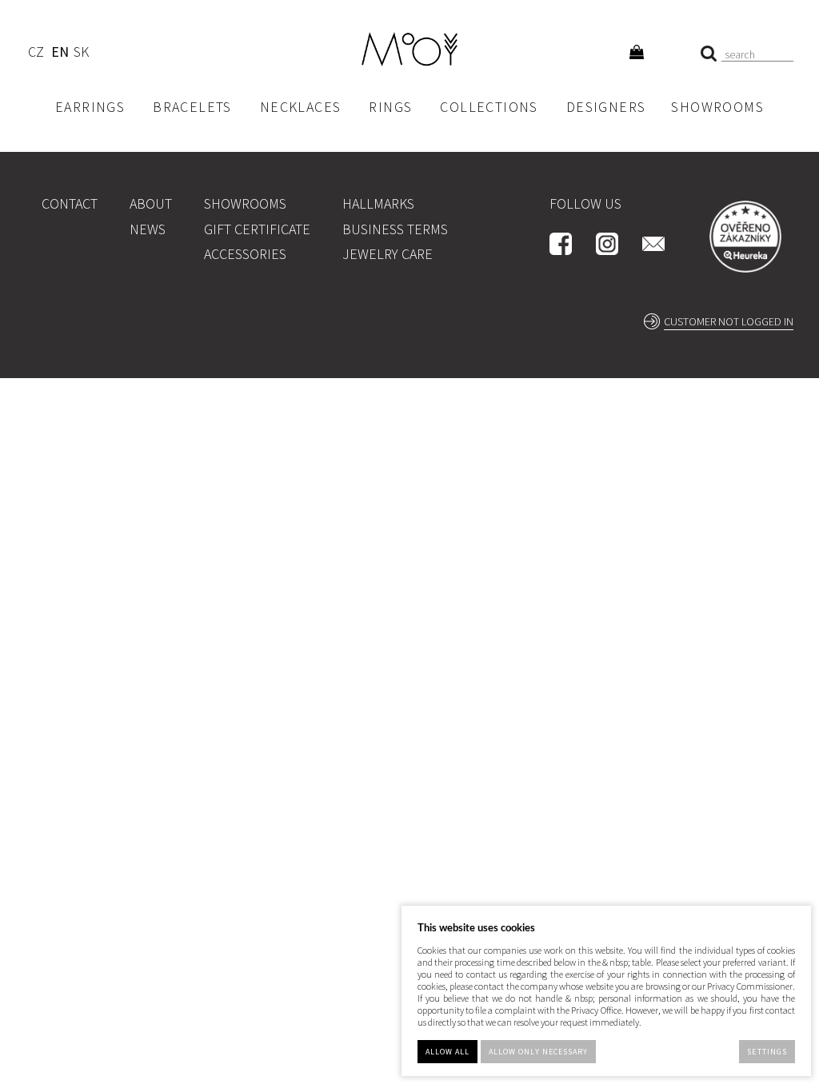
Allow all (447, 1051)
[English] (60, 54)
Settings (766, 1051)
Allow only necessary (538, 1051)
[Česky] (36, 54)
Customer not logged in (728, 321)
